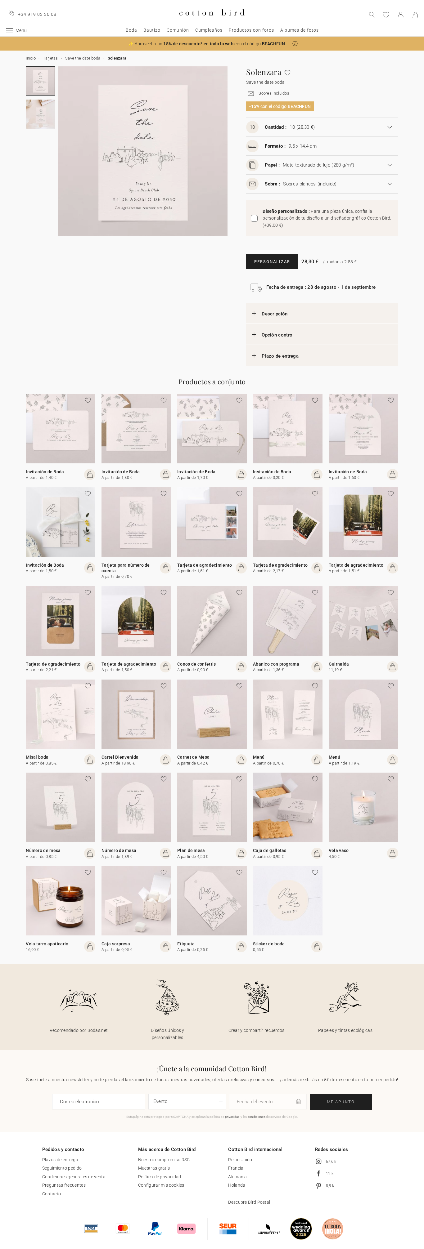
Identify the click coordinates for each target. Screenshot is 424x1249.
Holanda (236, 1185)
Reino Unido (240, 1159)
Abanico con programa (276, 664)
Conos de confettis (196, 664)
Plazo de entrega (280, 356)
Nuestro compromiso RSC (164, 1159)
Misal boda (37, 757)
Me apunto (341, 1102)
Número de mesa (43, 850)
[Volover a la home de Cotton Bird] (211, 20)
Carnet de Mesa (193, 757)
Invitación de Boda (45, 471)
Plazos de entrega (60, 1159)
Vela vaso (339, 850)
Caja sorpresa (115, 943)
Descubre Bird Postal (249, 1202)
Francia (235, 1168)
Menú (258, 757)
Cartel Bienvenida (119, 757)
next (61, 154)
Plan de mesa (191, 850)
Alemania (237, 1176)
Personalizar (272, 261)
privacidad (232, 1116)
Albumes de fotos (299, 30)
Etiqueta (186, 943)
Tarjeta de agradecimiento (204, 565)
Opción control (278, 335)
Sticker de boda (269, 943)
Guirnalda (339, 664)
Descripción (274, 314)
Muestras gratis (154, 1168)
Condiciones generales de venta (74, 1176)
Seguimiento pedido (62, 1168)
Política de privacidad (159, 1176)
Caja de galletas (269, 850)
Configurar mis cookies (161, 1185)
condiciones (256, 1116)
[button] (295, 43)
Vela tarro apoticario (47, 943)
